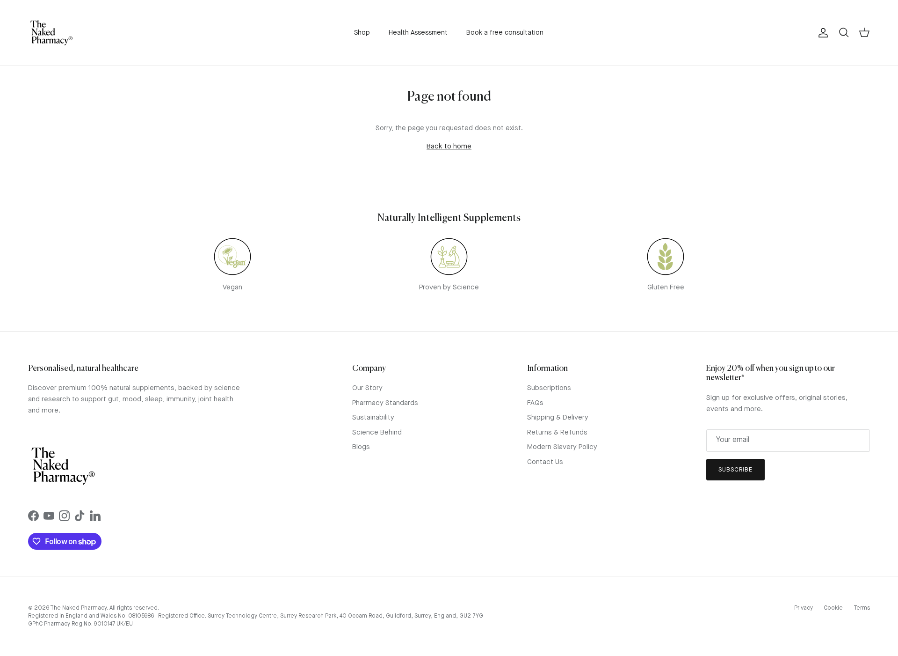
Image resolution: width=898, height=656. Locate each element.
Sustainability (373, 417)
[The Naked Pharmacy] (51, 32)
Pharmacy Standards (385, 403)
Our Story (367, 388)
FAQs (535, 403)
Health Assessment (418, 32)
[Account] (821, 32)
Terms (862, 608)
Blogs (361, 447)
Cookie (833, 608)
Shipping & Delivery (557, 417)
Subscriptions (549, 388)
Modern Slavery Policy (562, 447)
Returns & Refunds (557, 432)
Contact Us (545, 462)
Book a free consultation (504, 32)
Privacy (803, 608)
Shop (362, 32)
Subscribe (735, 470)
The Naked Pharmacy (78, 608)
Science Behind (377, 432)
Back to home (449, 146)
